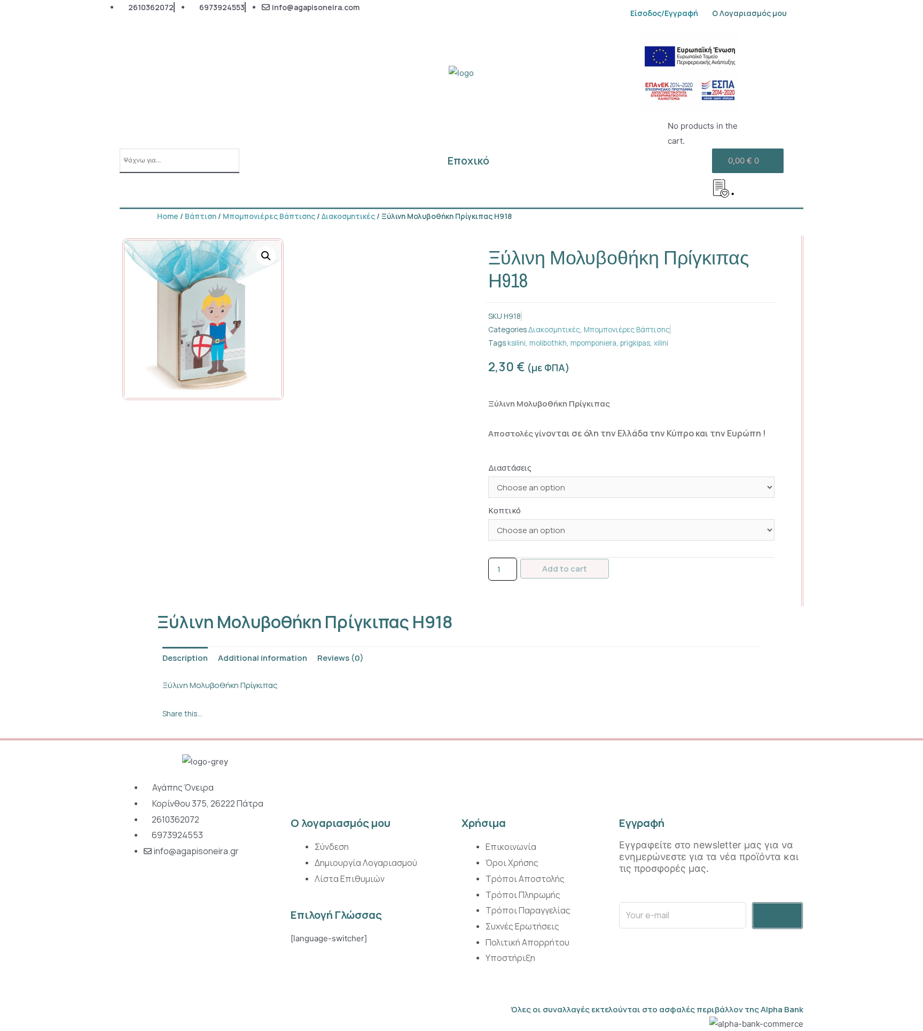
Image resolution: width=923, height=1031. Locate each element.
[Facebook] (153, 891)
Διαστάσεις (509, 467)
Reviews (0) (340, 657)
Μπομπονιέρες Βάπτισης (269, 216)
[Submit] (777, 916)
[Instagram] (129, 891)
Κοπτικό (504, 510)
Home (167, 216)
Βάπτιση (200, 216)
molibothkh (548, 343)
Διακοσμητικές (348, 216)
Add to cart (564, 568)
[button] (163, 727)
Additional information (262, 657)
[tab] (185, 658)
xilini (661, 343)
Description (185, 657)
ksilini (516, 343)
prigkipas (635, 343)
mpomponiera (593, 343)
